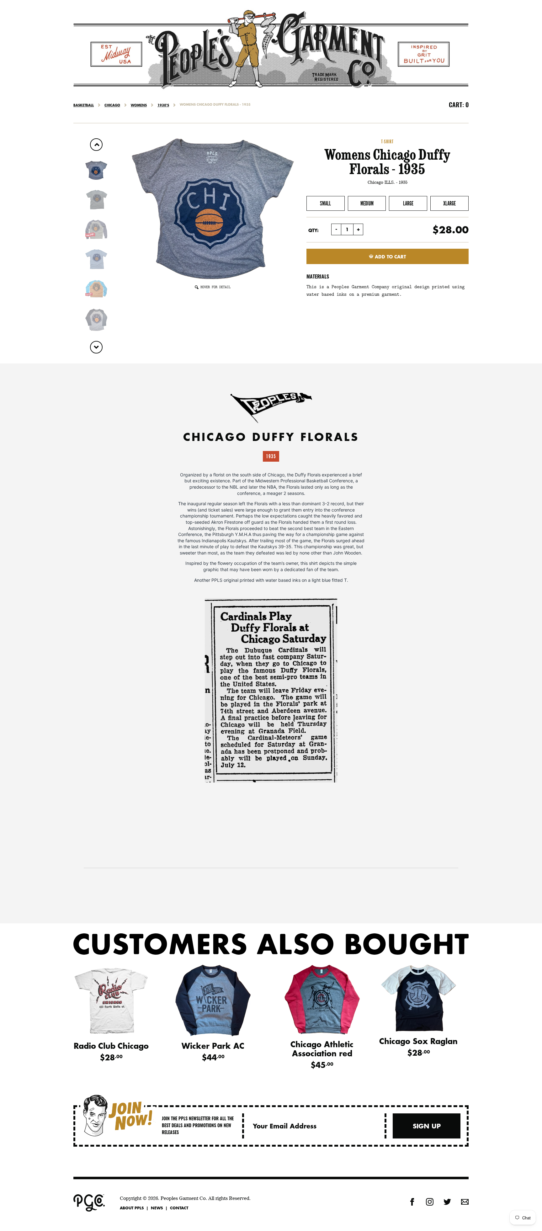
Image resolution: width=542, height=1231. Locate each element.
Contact (179, 1208)
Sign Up (427, 1126)
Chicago (112, 105)
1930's (163, 105)
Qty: (313, 230)
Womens (139, 105)
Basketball (83, 105)
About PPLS (132, 1208)
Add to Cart (389, 256)
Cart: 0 (459, 105)
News (157, 1208)
